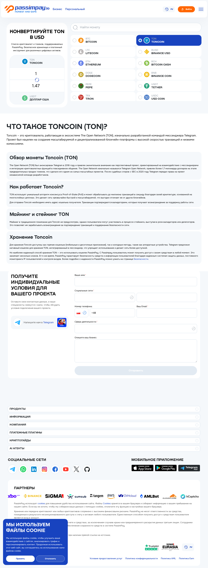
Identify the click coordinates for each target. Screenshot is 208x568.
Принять (20, 559)
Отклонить (50, 559)
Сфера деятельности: (86, 322)
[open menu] (201, 9)
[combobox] (76, 297)
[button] (81, 313)
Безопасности (141, 259)
